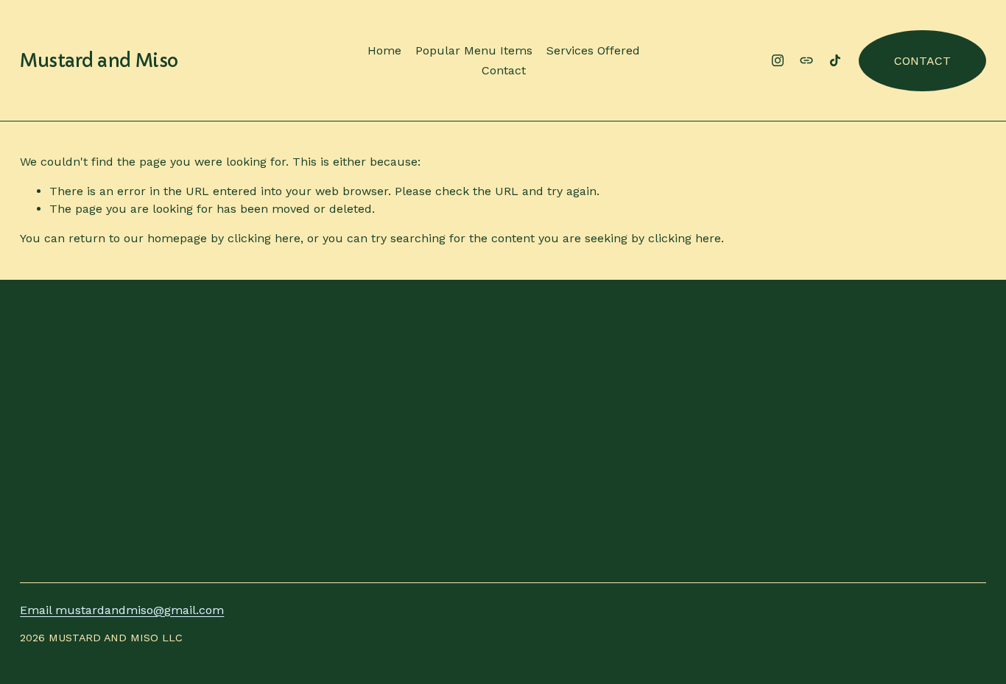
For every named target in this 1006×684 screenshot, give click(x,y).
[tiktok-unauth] (835, 60)
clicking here (264, 238)
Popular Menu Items (473, 50)
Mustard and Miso (98, 60)
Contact (504, 70)
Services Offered (593, 50)
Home (384, 50)
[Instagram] (777, 60)
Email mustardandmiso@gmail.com (122, 610)
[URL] (806, 60)
